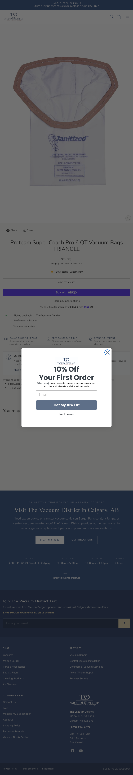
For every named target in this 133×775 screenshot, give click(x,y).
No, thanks (66, 414)
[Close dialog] (107, 352)
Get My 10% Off (67, 405)
